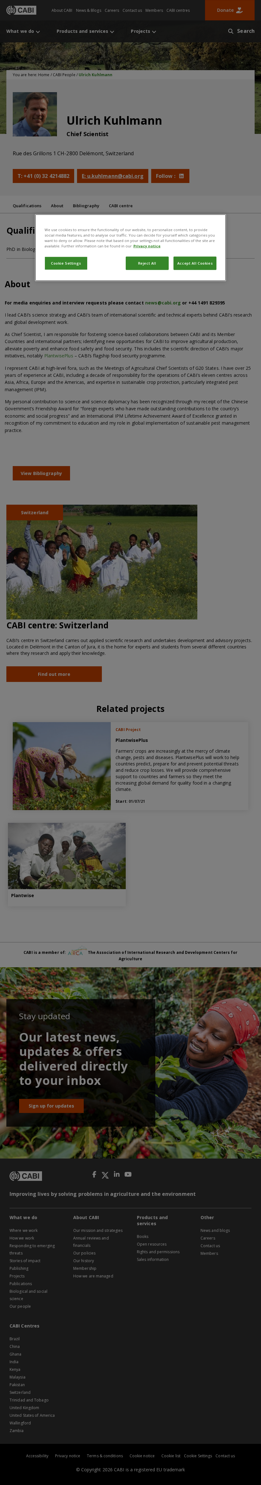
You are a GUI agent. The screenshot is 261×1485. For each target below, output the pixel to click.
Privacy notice (146, 246)
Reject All (147, 263)
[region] (130, 247)
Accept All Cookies (195, 263)
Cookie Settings (66, 263)
